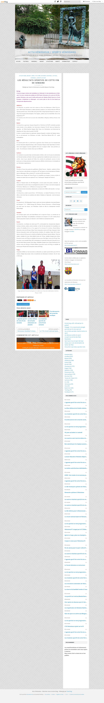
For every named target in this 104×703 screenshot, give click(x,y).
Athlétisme (49, 61)
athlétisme (22, 75)
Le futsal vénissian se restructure (75, 565)
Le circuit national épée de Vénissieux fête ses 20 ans (81, 516)
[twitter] (58, 1)
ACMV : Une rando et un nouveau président (78, 475)
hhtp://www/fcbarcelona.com (72, 264)
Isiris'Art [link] (76, 229)
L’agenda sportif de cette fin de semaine (77, 481)
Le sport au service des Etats (73, 337)
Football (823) (68, 354)
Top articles (47, 694)
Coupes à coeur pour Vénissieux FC (75, 541)
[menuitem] (18, 61)
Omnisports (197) (69, 366)
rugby (44, 77)
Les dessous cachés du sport (73, 335)
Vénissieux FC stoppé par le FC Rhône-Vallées (78, 529)
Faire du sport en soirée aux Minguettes (77, 613)
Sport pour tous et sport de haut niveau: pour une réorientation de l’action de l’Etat (74, 343)
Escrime (43, 75)
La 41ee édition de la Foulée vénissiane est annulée (80, 408)
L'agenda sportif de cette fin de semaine (77, 402)
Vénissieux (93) (69, 384)
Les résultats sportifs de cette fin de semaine (79, 414)
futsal (55, 75)
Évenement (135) (69, 372)
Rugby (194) (68, 368)
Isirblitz (72, 231)
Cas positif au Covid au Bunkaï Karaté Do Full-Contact (81, 596)
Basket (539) (68, 358)
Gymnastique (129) (70, 374)
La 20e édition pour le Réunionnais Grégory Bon (79, 511)
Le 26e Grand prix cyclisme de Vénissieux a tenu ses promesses (84, 487)
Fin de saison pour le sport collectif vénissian (78, 548)
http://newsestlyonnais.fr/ (71, 245)
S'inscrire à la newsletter (23, 304)
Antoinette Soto (29, 694)
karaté (39, 77)
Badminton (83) (69, 388)
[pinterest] (61, 1)
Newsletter (68, 339)
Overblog (69, 691)
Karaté (58, 61)
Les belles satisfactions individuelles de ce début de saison (82, 468)
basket (29, 75)
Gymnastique (66, 61)
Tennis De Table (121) (71, 378)
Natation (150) (69, 370)
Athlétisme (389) (69, 360)
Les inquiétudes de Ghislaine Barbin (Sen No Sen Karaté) (82, 608)
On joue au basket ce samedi (73, 432)
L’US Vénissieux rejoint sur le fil (74, 626)
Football (26, 61)
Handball (34, 61)
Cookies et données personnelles (77, 694)
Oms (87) (67, 386)
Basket (42, 61)
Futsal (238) (68, 362)
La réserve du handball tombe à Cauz (76, 589)
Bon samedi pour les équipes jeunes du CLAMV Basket (81, 444)
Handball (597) (69, 356)
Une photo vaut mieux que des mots (75, 347)
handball (34, 77)
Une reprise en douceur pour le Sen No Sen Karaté (80, 602)
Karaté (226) (68, 364)
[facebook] (55, 1)
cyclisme (38, 75)
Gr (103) (67, 382)
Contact (75, 61)
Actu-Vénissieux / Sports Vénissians (52, 52)
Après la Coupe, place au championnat (76, 535)
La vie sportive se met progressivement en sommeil (80, 427)
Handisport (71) (69, 392)
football (49, 75)
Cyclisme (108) (69, 380)
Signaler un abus (60, 694)
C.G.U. (66, 694)
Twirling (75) (68, 390)
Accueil (18, 61)
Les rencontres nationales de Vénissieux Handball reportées (83, 583)
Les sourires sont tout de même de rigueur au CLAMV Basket (83, 438)
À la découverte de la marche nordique (76, 420)
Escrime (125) (68, 376)
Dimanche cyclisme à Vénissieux (74, 492)
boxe (33, 75)
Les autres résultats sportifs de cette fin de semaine (81, 499)
